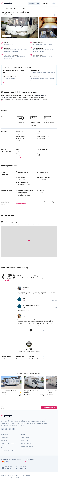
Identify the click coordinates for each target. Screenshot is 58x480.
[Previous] (3, 382)
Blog (2, 475)
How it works (4, 437)
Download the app (34, 3)
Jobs (13, 475)
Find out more (7, 83)
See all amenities (21, 143)
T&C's (17, 475)
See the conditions (21, 203)
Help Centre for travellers (8, 450)
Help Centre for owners (27, 449)
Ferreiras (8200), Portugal (15, 15)
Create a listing (46, 3)
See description (5, 101)
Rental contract (25, 440)
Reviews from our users (7, 448)
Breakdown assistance (27, 446)
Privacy (22, 475)
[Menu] (54, 3)
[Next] (20, 382)
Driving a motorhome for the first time (8, 444)
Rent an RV (4, 440)
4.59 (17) (5, 15)
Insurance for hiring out (27, 443)
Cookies (28, 475)
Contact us (8, 475)
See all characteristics (22, 158)
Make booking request (49, 407)
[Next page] (46, 330)
